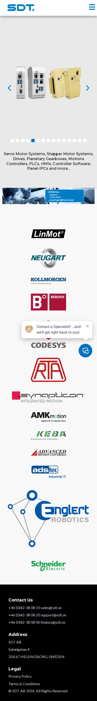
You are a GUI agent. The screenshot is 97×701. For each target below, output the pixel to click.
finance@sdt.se (53, 622)
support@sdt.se (53, 615)
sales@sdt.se (51, 607)
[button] (92, 7)
